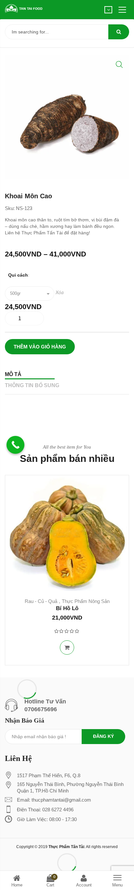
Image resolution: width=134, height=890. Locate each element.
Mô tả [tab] (13, 374)
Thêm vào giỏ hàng (40, 346)
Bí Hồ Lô (67, 608)
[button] (119, 64)
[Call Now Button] (15, 445)
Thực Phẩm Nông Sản (86, 601)
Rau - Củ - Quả (41, 601)
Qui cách (18, 275)
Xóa (60, 292)
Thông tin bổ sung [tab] (32, 385)
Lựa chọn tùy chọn (67, 647)
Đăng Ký (103, 736)
